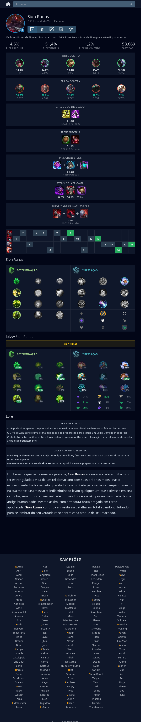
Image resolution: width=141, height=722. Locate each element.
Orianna (70, 674)
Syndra (96, 670)
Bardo (18, 624)
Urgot (122, 579)
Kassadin (45, 670)
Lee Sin (70, 566)
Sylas (96, 665)
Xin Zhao (122, 641)
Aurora (19, 616)
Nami (70, 636)
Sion (96, 636)
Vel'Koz (122, 595)
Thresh (96, 694)
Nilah (70, 657)
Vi (122, 603)
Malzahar (70, 599)
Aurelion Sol (19, 612)
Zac (122, 670)
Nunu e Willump (70, 665)
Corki (19, 665)
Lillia (70, 574)
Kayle (45, 678)
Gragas (45, 587)
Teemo (96, 690)
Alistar (19, 583)
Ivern (45, 620)
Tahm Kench (96, 674)
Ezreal (19, 698)
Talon (96, 682)
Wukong (122, 628)
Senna (96, 608)
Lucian (70, 583)
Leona (70, 570)
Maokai (70, 603)
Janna (44, 624)
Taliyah (96, 678)
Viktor (122, 612)
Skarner (96, 645)
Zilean (122, 686)
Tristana (96, 698)
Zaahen (122, 665)
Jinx (45, 645)
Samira (96, 599)
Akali (19, 574)
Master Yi (70, 608)
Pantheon (70, 682)
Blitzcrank (19, 632)
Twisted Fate (122, 566)
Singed (96, 632)
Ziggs (122, 682)
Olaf (70, 670)
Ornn (71, 678)
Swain (96, 661)
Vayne (122, 587)
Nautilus (70, 645)
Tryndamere (96, 707)
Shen (96, 624)
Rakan (70, 703)
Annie (19, 599)
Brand (19, 636)
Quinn (70, 698)
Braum (19, 641)
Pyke (70, 690)
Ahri (19, 570)
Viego (122, 608)
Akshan (19, 579)
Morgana (70, 628)
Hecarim (45, 599)
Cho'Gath (19, 661)
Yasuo (122, 645)
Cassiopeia (19, 657)
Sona (96, 653)
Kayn (45, 682)
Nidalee (70, 653)
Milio (70, 616)
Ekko (18, 686)
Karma (44, 661)
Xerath (122, 636)
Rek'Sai (96, 566)
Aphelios (19, 603)
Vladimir (122, 616)
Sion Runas (70, 343)
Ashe (19, 608)
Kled (44, 698)
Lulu (70, 587)
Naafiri (70, 632)
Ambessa (19, 587)
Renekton (96, 579)
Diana (19, 674)
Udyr (122, 574)
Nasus (70, 641)
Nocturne (70, 661)
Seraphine (96, 612)
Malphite (70, 595)
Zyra (122, 694)
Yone (122, 649)
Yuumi (122, 661)
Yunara (122, 657)
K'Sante (44, 649)
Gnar (45, 583)
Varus (122, 583)
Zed (122, 674)
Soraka (96, 657)
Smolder (96, 649)
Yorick (122, 653)
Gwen (44, 595)
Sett (96, 616)
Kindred (44, 694)
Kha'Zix (45, 690)
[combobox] (74, 4)
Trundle (96, 703)
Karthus (44, 665)
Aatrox (19, 566)
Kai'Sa (44, 653)
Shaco (96, 620)
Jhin (44, 641)
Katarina (45, 674)
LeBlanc (44, 707)
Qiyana (71, 694)
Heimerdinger (45, 603)
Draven (19, 682)
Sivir (96, 641)
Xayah (122, 632)
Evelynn (18, 694)
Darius (19, 670)
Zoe (122, 690)
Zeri (122, 678)
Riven (96, 587)
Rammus (71, 707)
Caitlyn (19, 649)
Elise (19, 690)
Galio (45, 570)
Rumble (96, 591)
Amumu (19, 591)
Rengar (96, 583)
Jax (44, 632)
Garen (44, 579)
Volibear (122, 620)
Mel (70, 612)
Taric (96, 686)
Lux (71, 591)
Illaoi (45, 612)
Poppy (70, 686)
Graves (45, 591)
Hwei (45, 608)
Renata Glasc (96, 574)
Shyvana (96, 628)
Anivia (19, 595)
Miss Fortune (70, 620)
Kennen (44, 686)
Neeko (70, 649)
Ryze (96, 595)
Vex (122, 599)
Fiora (19, 707)
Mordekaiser (70, 624)
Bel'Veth (19, 628)
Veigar (122, 591)
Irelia (45, 616)
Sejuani (96, 603)
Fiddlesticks (19, 703)
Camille (19, 653)
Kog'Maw (45, 703)
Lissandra (70, 579)
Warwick (122, 624)
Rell (96, 570)
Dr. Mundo (19, 678)
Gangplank (45, 574)
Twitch (122, 570)
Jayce (45, 636)
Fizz (45, 566)
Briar (19, 645)
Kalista (45, 657)
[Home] (8, 3)
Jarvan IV (45, 628)
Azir (19, 620)
